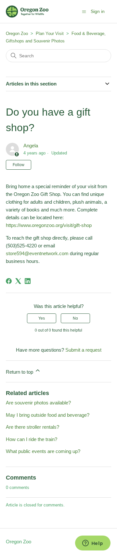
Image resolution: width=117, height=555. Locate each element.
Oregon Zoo (17, 33)
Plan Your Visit (50, 33)
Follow (18, 165)
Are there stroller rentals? (32, 427)
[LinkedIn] (28, 281)
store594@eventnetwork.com (38, 253)
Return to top (20, 372)
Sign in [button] (98, 11)
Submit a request (83, 350)
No (75, 318)
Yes (41, 318)
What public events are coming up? (43, 451)
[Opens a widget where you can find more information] (92, 544)
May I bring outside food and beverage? (47, 415)
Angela (30, 145)
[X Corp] (18, 281)
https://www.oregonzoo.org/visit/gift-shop (49, 225)
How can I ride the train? (31, 439)
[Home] (27, 11)
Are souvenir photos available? (38, 402)
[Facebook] (9, 281)
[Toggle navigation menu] (84, 11)
